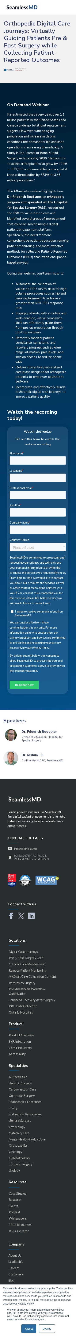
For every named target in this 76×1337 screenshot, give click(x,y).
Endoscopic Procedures (25, 1102)
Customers (16, 1274)
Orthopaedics (18, 1145)
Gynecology (17, 1127)
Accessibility (17, 1054)
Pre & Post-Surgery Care (26, 958)
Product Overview (21, 1035)
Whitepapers (18, 1218)
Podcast (14, 1212)
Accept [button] (29, 1328)
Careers (13, 1268)
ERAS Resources (20, 1225)
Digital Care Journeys (23, 951)
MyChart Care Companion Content (32, 976)
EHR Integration (20, 1041)
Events (13, 1206)
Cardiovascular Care (22, 1089)
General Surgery (20, 1120)
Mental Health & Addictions (27, 1139)
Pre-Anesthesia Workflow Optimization (27, 991)
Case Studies (17, 1193)
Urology (14, 1170)
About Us (14, 1255)
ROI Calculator (19, 1231)
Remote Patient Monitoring (27, 970)
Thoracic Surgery (20, 1164)
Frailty (13, 1108)
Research (15, 1199)
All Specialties (18, 1077)
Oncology (15, 1152)
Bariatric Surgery (20, 1083)
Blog (11, 1280)
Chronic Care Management (27, 964)
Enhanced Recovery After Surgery (32, 1000)
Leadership (15, 1261)
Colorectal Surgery (22, 1095)
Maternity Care (19, 1133)
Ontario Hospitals (21, 1012)
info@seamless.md (25, 848)
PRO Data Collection (23, 1006)
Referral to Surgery (22, 983)
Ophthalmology (19, 1158)
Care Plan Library (20, 1048)
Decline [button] (46, 1328)
